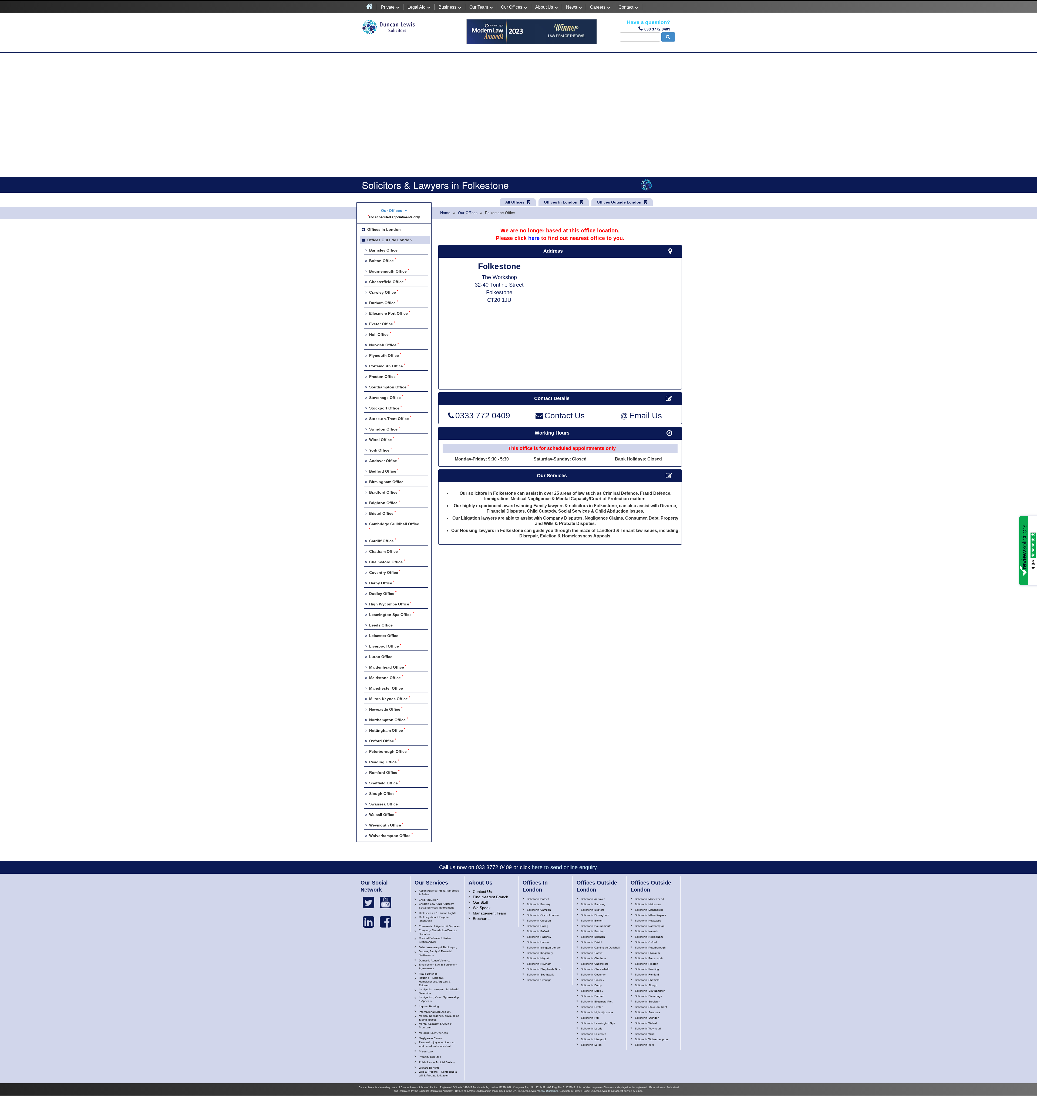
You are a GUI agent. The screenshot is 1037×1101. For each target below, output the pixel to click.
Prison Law (426, 1051)
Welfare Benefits (429, 1067)
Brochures (481, 918)
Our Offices (511, 7)
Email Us (641, 416)
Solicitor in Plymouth (647, 952)
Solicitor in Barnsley (593, 904)
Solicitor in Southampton (650, 990)
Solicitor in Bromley (538, 904)
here (534, 238)
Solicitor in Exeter (591, 1006)
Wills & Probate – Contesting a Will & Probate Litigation (438, 1073)
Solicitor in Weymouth (648, 1028)
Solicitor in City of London (543, 915)
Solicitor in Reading (647, 969)
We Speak (481, 908)
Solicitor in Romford (647, 974)
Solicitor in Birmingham (595, 915)
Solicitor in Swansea (647, 1012)
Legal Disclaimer (548, 1091)
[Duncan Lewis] (368, 902)
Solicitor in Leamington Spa (598, 1023)
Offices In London (560, 202)
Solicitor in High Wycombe (597, 1012)
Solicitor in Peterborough (650, 947)
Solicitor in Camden (539, 909)
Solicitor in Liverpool (593, 1039)
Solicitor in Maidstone (648, 904)
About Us (544, 7)
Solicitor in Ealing (537, 925)
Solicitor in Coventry (593, 974)
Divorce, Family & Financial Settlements (435, 953)
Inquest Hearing (429, 1006)
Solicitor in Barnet (538, 898)
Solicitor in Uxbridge (539, 979)
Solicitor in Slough (646, 985)
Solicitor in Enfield (538, 931)
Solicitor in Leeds (591, 1028)
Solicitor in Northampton (650, 925)
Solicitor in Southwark (540, 974)
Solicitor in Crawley (592, 979)
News (571, 7)
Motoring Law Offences (433, 1032)
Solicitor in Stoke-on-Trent (651, 1006)
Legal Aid (417, 7)
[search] (668, 37)
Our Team (478, 7)
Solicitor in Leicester (593, 1033)
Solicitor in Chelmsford (594, 963)
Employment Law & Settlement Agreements (438, 966)
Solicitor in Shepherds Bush (544, 969)
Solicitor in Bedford (592, 909)
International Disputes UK (435, 1011)
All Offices (514, 202)
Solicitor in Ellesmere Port (596, 1001)
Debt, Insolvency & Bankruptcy (438, 947)
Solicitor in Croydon (539, 920)
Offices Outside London (619, 202)
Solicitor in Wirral (645, 1033)
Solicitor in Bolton (591, 920)
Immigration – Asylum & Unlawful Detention (439, 991)
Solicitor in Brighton (593, 936)
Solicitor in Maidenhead (649, 898)
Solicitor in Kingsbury (540, 952)
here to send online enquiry (564, 867)
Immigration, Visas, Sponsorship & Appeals (439, 999)
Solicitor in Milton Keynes (650, 915)
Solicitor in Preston (646, 963)
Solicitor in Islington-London (544, 947)
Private (388, 7)
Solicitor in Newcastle (648, 920)
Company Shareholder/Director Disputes (438, 932)
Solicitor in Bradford (593, 931)
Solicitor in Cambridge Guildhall (600, 947)
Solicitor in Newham (539, 963)
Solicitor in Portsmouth (649, 958)
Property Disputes (430, 1056)
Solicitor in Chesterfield (595, 969)
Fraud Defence (428, 973)
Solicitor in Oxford (646, 942)
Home (445, 213)
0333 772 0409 (482, 415)
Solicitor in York (644, 1044)
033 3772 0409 (657, 29)
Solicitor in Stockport (647, 1001)
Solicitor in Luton (591, 1044)
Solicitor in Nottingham (649, 936)
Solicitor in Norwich (646, 931)
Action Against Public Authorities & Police (439, 892)
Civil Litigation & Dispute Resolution (434, 919)
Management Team (489, 913)
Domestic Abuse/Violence (434, 960)
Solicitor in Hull (590, 1017)
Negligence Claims (430, 1038)
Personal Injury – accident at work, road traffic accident (436, 1044)
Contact (625, 7)
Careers (597, 7)
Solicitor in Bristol (591, 942)
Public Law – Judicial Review (436, 1062)
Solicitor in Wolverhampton (651, 1039)
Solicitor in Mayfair (538, 958)
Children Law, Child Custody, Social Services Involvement (436, 905)
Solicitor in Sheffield (647, 979)
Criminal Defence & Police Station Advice (435, 940)
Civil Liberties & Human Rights (437, 913)
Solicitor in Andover (593, 898)
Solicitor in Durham (592, 996)
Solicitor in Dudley (592, 990)
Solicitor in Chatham (593, 958)
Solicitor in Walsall (646, 1023)
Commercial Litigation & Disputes (439, 926)
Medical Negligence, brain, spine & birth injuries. (439, 1017)
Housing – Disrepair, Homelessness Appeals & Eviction (434, 981)
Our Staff (480, 902)
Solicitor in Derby (591, 985)
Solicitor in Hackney (539, 936)
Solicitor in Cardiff (591, 952)
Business (447, 7)
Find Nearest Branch (490, 897)
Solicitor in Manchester (649, 909)
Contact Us (564, 415)
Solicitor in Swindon (647, 1017)
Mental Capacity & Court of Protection (435, 1025)
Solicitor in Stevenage (648, 996)
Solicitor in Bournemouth (596, 925)
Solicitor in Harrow (538, 942)
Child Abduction (428, 899)
